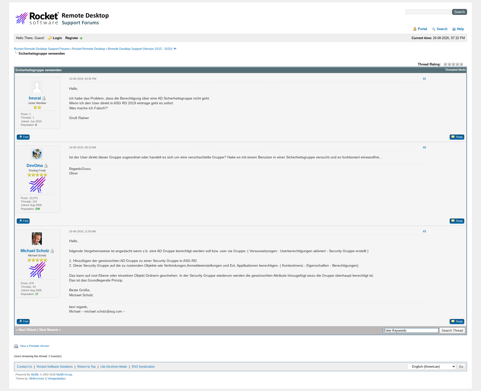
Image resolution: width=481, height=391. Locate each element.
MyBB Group (64, 374)
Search (442, 29)
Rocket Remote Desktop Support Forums (42, 49)
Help (460, 29)
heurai (35, 98)
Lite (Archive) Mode (113, 366)
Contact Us (24, 366)
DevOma (35, 165)
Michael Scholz (35, 251)
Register (71, 38)
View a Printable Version (34, 345)
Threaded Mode (455, 69)
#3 (424, 231)
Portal (422, 29)
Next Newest (48, 330)
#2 (424, 147)
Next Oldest (27, 330)
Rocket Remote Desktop (88, 49)
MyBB (34, 374)
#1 (424, 78)
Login (57, 38)
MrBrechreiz (36, 378)
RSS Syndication (143, 366)
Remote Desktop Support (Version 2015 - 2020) (140, 49)
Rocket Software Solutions (55, 366)
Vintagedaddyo (57, 378)
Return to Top (86, 366)
